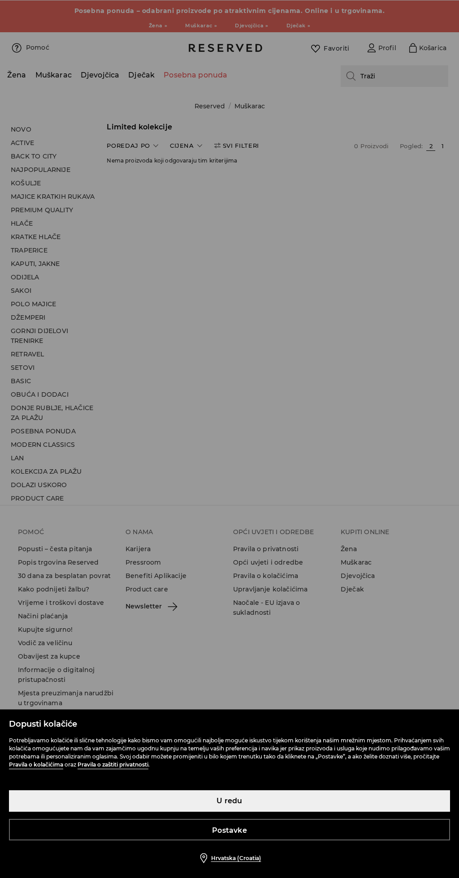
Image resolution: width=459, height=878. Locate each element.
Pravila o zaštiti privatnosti (113, 764)
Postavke (229, 830)
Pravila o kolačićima (36, 764)
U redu (229, 801)
